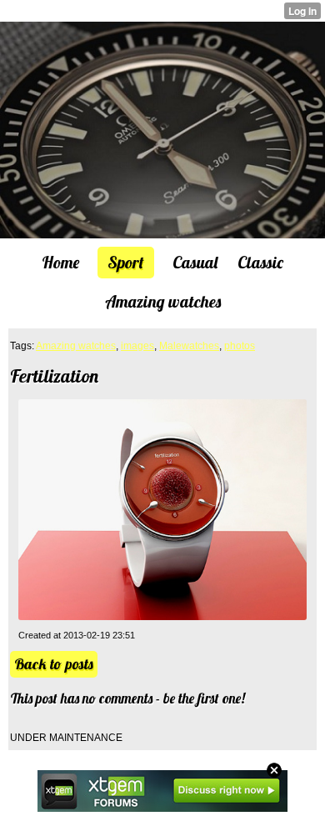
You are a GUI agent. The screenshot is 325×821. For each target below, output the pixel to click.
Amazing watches (76, 346)
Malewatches (189, 346)
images (137, 346)
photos (239, 346)
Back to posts (53, 663)
